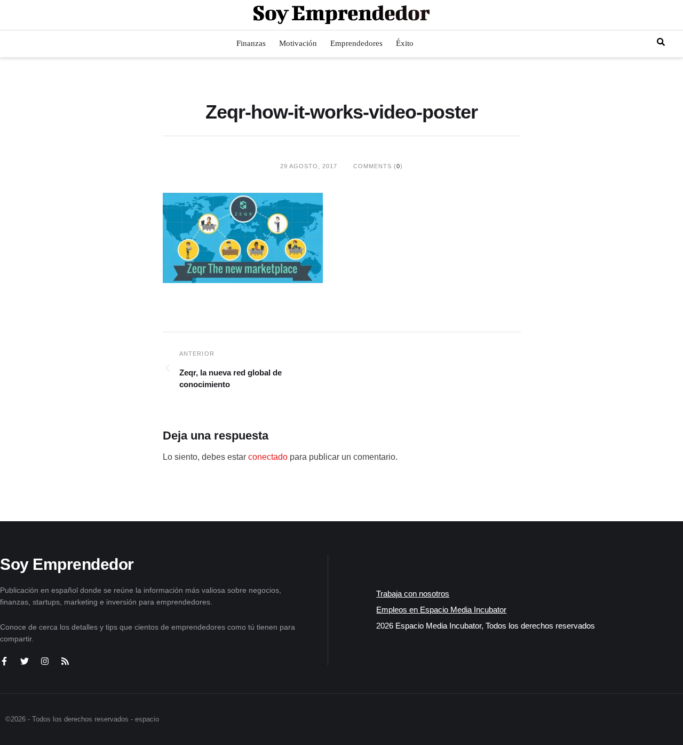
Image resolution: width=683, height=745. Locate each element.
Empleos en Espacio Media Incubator (441, 609)
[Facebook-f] (4, 661)
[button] (660, 41)
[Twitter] (24, 661)
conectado (268, 456)
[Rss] (65, 661)
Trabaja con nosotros (412, 593)
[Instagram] (45, 661)
